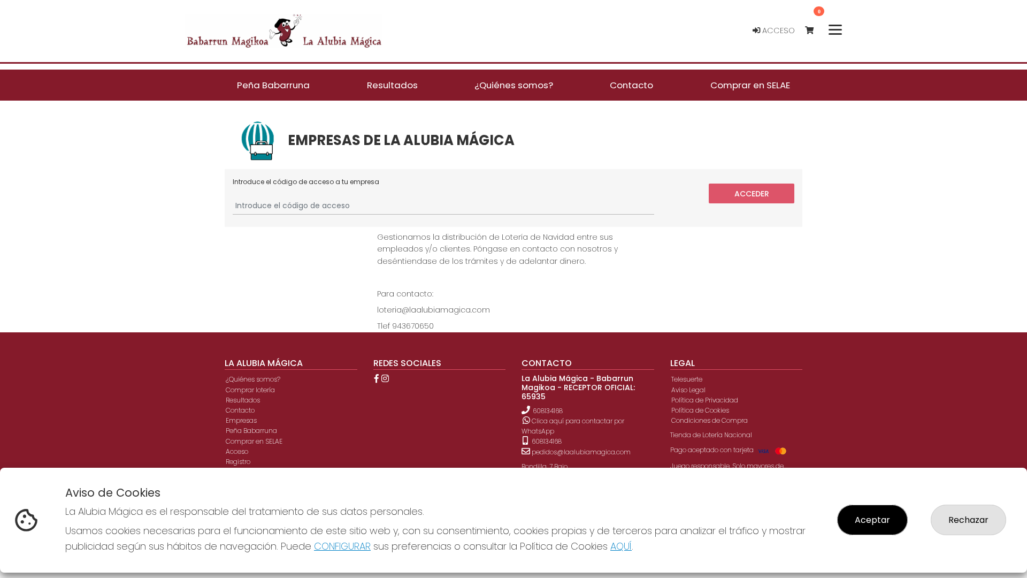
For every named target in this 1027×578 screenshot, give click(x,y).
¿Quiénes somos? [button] (513, 85)
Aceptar (872, 520)
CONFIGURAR (342, 546)
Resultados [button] (392, 85)
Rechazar (968, 520)
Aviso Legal (688, 389)
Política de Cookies (700, 410)
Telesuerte (686, 379)
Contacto (240, 410)
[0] (814, 31)
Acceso (777, 30)
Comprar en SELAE (254, 441)
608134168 (548, 410)
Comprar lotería (250, 389)
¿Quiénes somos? (253, 379)
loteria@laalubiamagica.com (433, 310)
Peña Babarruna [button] (273, 85)
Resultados (243, 400)
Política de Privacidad (704, 400)
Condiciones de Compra (709, 420)
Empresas (241, 420)
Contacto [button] (631, 85)
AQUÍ (621, 546)
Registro (238, 461)
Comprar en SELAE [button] (750, 85)
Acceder (751, 193)
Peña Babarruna (251, 430)
